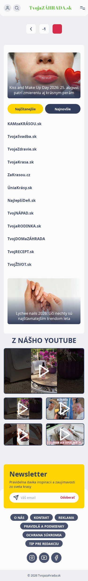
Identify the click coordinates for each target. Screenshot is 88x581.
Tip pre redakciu (44, 543)
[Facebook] (56, 558)
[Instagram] (32, 558)
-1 (44, 29)
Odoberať (67, 497)
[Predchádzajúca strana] (31, 29)
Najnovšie (63, 109)
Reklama (66, 517)
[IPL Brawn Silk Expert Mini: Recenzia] (65, 434)
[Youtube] (44, 558)
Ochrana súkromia (44, 535)
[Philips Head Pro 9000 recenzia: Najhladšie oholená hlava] (65, 408)
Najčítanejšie (25, 109)
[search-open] (17, 8)
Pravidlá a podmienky (44, 526)
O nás (19, 517)
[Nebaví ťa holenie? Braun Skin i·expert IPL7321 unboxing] (23, 434)
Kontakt (41, 517)
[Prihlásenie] (7, 8)
